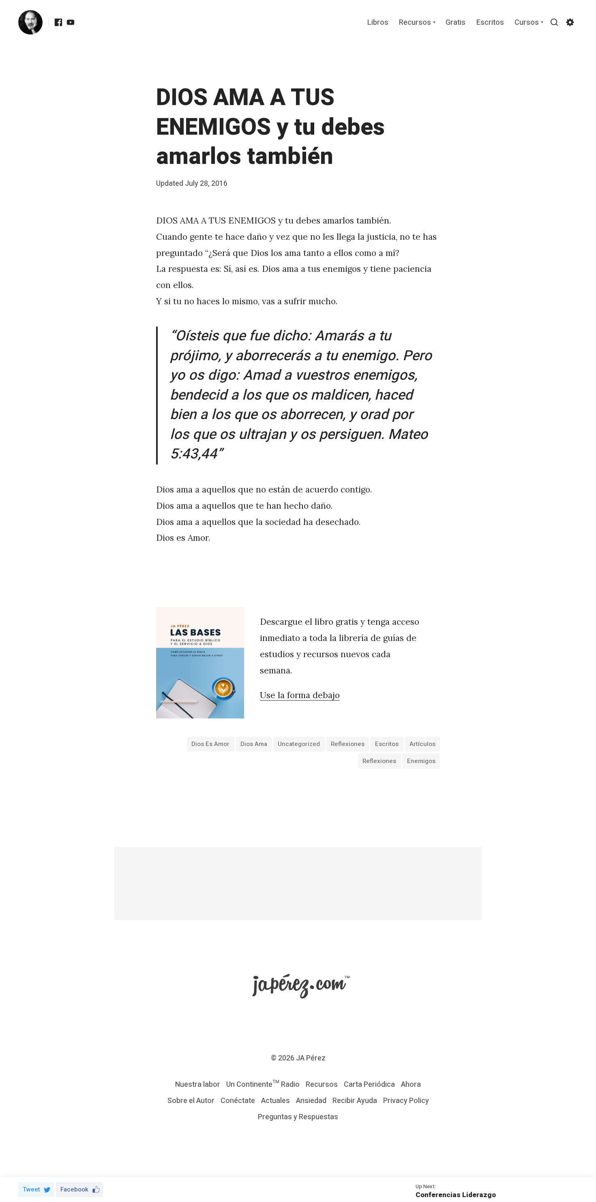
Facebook (74, 1189)
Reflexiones (347, 744)
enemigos (421, 761)
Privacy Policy (406, 1100)
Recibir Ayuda (354, 1100)
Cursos (527, 22)
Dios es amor (210, 744)
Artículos (422, 744)
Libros (377, 22)
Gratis (455, 22)
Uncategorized (299, 744)
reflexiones (379, 761)
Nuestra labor (197, 1084)
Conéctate (238, 1100)
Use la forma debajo (300, 695)
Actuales (275, 1100)
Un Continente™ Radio (263, 1084)
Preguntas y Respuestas (298, 1117)
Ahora (411, 1084)
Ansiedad (311, 1100)
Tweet (31, 1189)
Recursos (415, 22)
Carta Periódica (369, 1084)
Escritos (490, 22)
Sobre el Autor (190, 1100)
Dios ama (253, 744)
